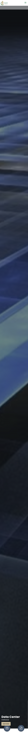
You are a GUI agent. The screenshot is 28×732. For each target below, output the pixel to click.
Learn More (6, 724)
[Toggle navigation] (25, 3)
